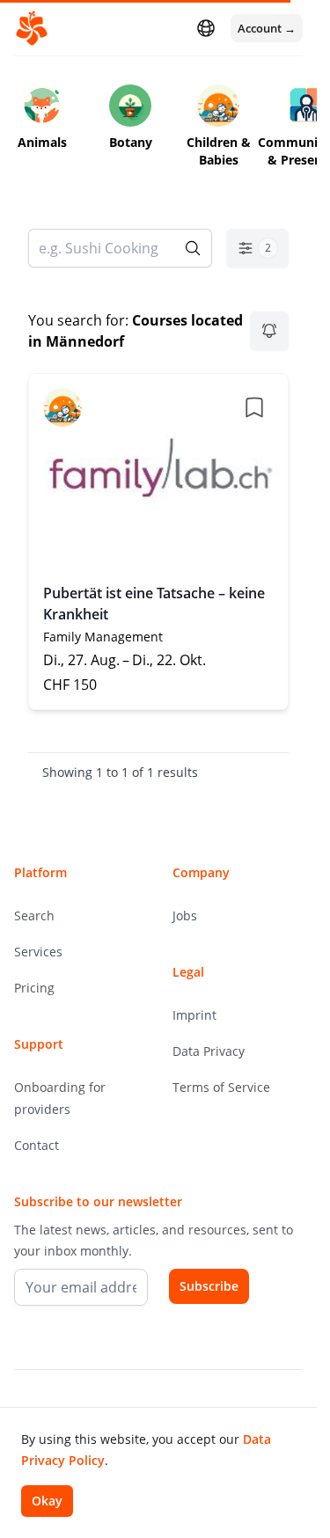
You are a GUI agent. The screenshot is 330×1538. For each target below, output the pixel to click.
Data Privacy (208, 1051)
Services (38, 951)
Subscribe (209, 1286)
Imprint (194, 1015)
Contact (36, 1145)
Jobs (184, 915)
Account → (267, 28)
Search (34, 915)
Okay (47, 1500)
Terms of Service (221, 1087)
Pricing (34, 987)
